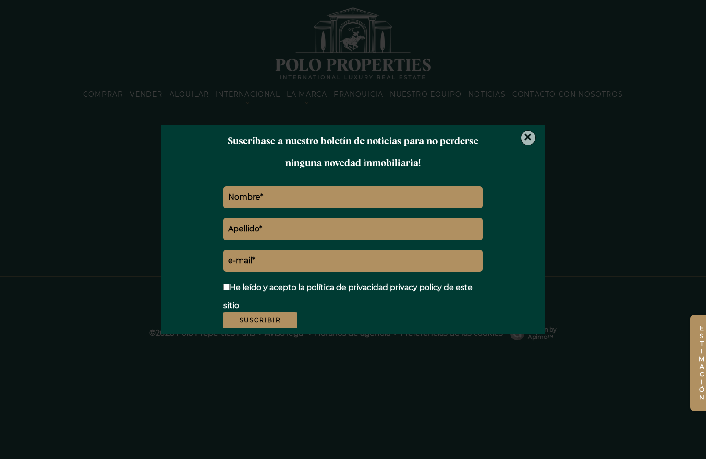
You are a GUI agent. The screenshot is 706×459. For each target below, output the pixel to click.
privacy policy (416, 287)
